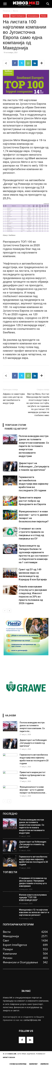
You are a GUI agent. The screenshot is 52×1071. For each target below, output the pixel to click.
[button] (5, 4)
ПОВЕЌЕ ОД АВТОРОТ (16, 428)
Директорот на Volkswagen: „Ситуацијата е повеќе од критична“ (34, 466)
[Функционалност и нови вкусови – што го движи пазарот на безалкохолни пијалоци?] (10, 515)
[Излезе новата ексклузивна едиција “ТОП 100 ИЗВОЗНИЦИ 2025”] (10, 899)
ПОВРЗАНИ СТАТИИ (15, 425)
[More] (42, 63)
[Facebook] (15, 63)
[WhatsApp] (28, 63)
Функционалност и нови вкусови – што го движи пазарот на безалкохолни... (33, 790)
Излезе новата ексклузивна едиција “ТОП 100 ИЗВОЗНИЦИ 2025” (33, 897)
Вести (15, 11)
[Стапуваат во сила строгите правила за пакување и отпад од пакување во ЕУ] (10, 532)
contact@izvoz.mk (32, 1020)
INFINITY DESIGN (9, 1057)
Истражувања (33, 16)
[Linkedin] (35, 63)
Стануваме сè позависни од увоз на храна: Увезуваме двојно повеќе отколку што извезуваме (33, 882)
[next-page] (9, 610)
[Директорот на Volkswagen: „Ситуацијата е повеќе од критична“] (10, 467)
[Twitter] (21, 63)
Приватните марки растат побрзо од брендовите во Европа (32, 501)
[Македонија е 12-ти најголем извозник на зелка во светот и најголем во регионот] (10, 914)
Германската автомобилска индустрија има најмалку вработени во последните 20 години (33, 484)
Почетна (6, 11)
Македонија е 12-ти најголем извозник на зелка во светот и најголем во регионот (34, 912)
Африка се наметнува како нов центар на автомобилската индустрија (14, 398)
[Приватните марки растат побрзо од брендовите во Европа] (10, 501)
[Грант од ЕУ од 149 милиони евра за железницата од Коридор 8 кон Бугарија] (10, 573)
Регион (43, 16)
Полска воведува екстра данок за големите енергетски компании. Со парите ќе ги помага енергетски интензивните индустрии (34, 446)
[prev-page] (4, 610)
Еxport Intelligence (18, 16)
